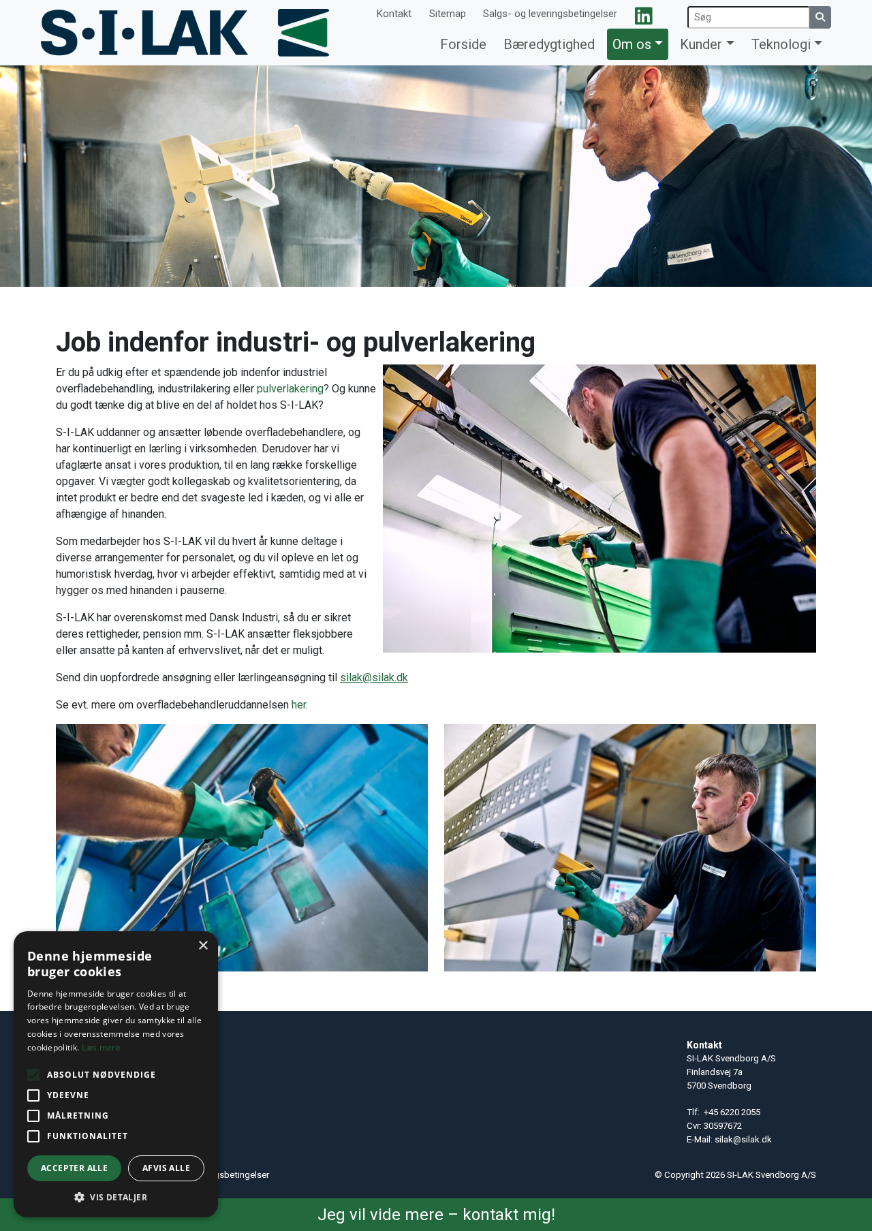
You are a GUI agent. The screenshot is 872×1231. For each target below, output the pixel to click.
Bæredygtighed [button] (549, 44)
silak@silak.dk (743, 1139)
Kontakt (394, 13)
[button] (115, 1197)
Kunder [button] (701, 44)
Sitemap (447, 13)
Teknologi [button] (781, 44)
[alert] (116, 1074)
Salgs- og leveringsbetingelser (550, 13)
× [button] (203, 946)
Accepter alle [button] (74, 1168)
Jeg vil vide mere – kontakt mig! (436, 1214)
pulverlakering (290, 388)
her (299, 704)
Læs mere (101, 1047)
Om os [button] (631, 44)
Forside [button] (463, 44)
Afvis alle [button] (166, 1168)
